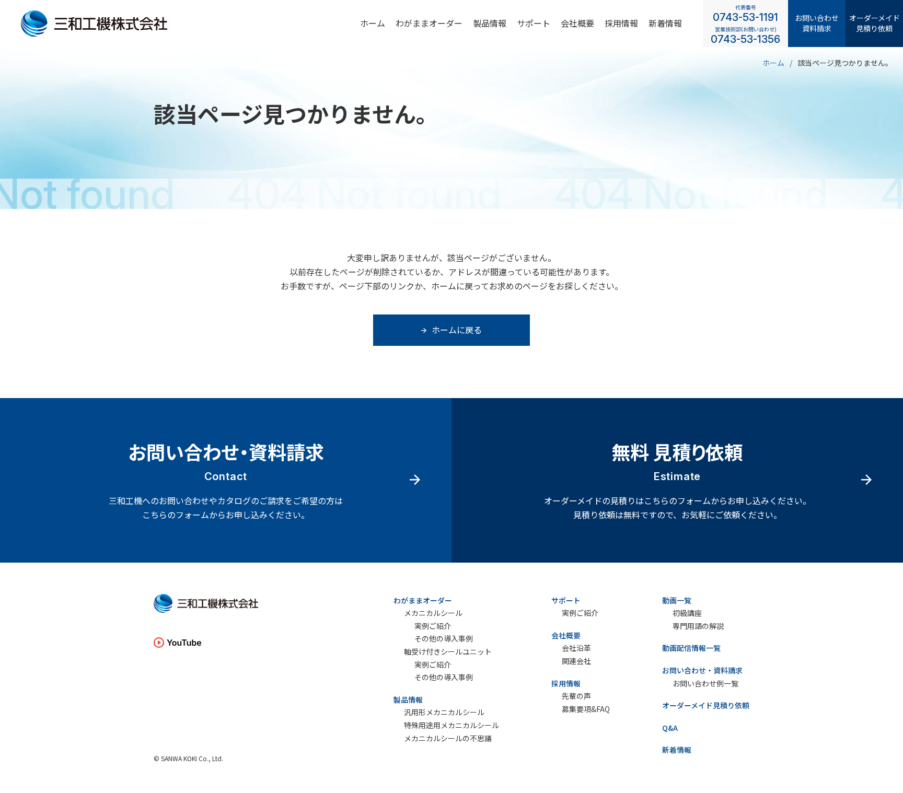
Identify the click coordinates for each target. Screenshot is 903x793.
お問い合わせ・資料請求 (702, 670)
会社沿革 (576, 648)
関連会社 (576, 661)
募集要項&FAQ (586, 709)
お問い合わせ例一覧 (705, 684)
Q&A (670, 727)
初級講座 (687, 613)
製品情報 (489, 23)
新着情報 (665, 23)
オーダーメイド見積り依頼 (874, 23)
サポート (533, 23)
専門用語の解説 (698, 626)
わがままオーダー (429, 23)
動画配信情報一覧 (691, 648)
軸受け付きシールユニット (448, 652)
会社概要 (577, 23)
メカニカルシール (433, 613)
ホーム (372, 23)
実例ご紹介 (432, 626)
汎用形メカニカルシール (444, 712)
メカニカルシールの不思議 (448, 738)
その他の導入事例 (443, 639)
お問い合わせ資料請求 (817, 23)
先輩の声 (576, 696)
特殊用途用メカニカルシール (451, 725)
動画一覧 (676, 600)
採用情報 (566, 683)
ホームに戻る (457, 329)
